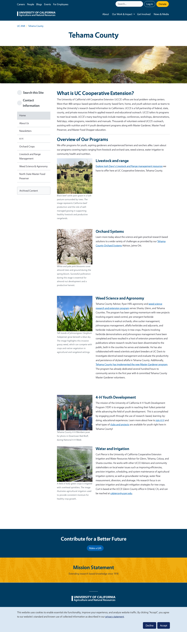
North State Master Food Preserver (32, 176)
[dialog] (93, 619)
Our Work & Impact (122, 14)
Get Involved (143, 14)
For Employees (60, 4)
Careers (21, 4)
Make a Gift (95, 548)
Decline (149, 625)
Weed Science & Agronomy (33, 166)
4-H (21, 138)
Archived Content (28, 190)
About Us (24, 123)
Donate (162, 4)
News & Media (161, 14)
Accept (163, 625)
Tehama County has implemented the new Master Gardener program (131, 364)
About (105, 14)
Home (22, 115)
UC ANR (21, 25)
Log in (149, 4)
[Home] (36, 14)
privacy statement (114, 616)
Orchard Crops (27, 146)
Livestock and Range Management (30, 156)
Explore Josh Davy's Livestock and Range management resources (129, 166)
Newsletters (25, 130)
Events (47, 4)
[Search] (141, 4)
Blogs (39, 4)
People (30, 4)
